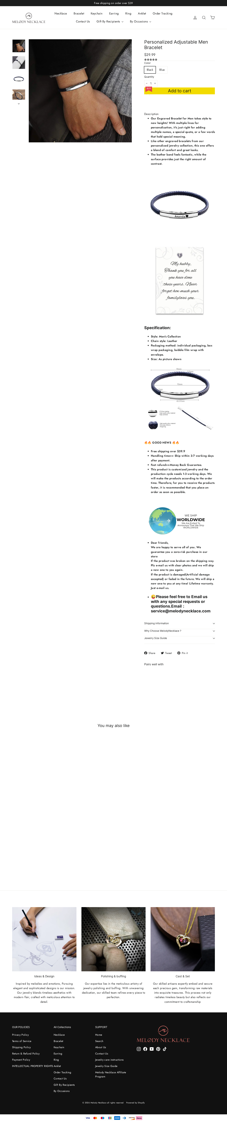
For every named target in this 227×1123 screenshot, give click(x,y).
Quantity (149, 77)
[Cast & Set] (183, 939)
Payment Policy (21, 1060)
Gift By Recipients (109, 21)
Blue (162, 70)
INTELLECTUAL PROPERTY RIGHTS (30, 1066)
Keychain (96, 13)
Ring (128, 13)
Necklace (61, 13)
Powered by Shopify (135, 1102)
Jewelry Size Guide (155, 638)
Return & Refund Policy (26, 1053)
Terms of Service (21, 1041)
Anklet (142, 13)
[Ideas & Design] (44, 939)
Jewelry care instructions (109, 1060)
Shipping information (156, 623)
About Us (100, 1047)
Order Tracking (162, 13)
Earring (114, 13)
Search (99, 1041)
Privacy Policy (20, 1035)
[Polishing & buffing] (113, 939)
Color (147, 63)
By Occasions (139, 21)
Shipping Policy (21, 1047)
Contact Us (83, 21)
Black (150, 70)
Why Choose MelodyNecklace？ (163, 630)
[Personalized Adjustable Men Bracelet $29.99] (153, 683)
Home (98, 1035)
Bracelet (79, 13)
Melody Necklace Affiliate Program (110, 1074)
